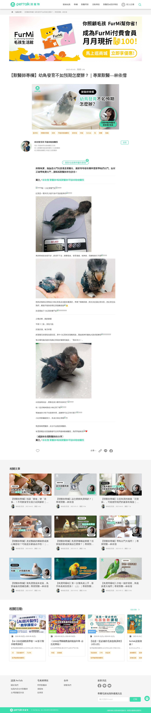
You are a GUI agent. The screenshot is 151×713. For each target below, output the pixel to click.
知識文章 (18, 12)
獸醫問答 (85, 4)
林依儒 (74, 133)
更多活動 (133, 609)
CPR (101, 653)
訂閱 (135, 699)
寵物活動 (133, 658)
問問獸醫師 (42, 685)
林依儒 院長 (20, 506)
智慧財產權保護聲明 (134, 710)
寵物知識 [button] (66, 4)
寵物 (106, 133)
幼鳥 (53, 133)
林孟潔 (107, 653)
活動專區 (96, 4)
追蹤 (125, 142)
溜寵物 (40, 689)
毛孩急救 (94, 653)
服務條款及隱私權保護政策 (116, 710)
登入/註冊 (130, 4)
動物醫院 (133, 653)
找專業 (40, 693)
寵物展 (59, 653)
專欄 (76, 4)
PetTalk (88, 133)
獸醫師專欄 (45, 133)
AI (13, 653)
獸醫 (100, 133)
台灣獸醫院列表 (17, 693)
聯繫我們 (67, 685)
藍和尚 (35, 133)
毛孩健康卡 (20, 653)
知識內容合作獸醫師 (19, 689)
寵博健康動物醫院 (18, 658)
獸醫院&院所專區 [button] (110, 4)
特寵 (81, 133)
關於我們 (14, 685)
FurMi (29, 653)
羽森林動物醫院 (63, 133)
